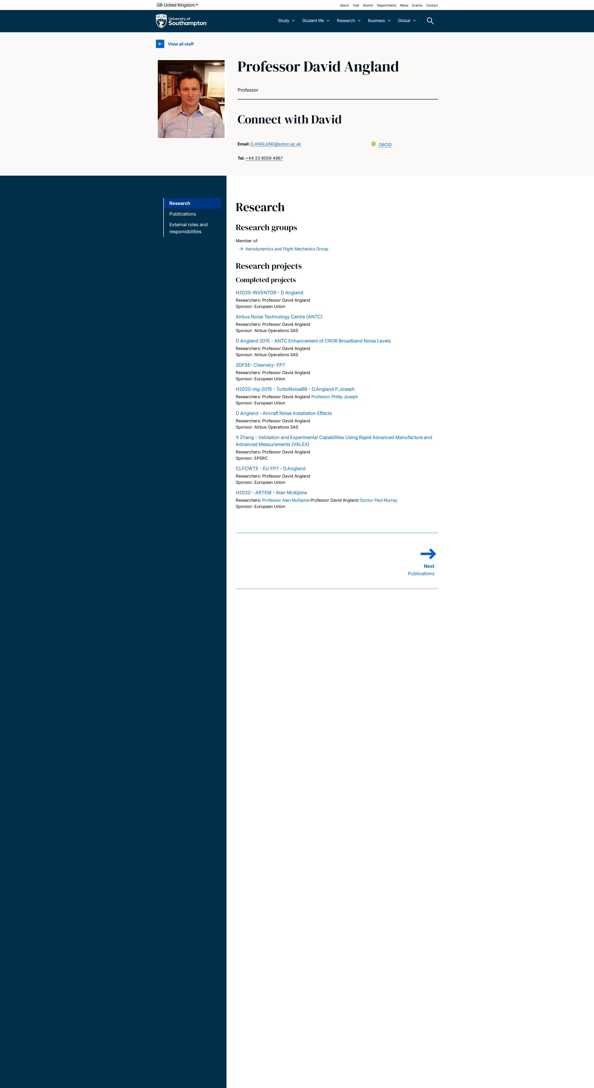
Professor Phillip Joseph (334, 396)
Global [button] (404, 20)
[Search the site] (429, 21)
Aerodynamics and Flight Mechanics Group (286, 248)
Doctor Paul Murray (378, 500)
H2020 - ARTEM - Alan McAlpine (271, 492)
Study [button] (283, 20)
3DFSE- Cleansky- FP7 (260, 365)
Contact (432, 5)
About (344, 5)
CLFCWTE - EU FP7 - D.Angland (270, 468)
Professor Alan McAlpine (285, 500)
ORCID (385, 144)
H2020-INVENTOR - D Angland (269, 292)
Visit (356, 5)
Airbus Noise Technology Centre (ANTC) (279, 317)
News (404, 5)
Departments (386, 5)
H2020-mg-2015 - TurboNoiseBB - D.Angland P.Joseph (295, 389)
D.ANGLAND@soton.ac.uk (276, 144)
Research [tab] (179, 203)
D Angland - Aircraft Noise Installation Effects (284, 413)
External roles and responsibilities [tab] (188, 228)
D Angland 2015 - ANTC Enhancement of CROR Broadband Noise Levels (313, 341)
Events (417, 5)
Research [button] (346, 20)
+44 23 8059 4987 (264, 158)
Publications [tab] (182, 214)
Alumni (368, 5)
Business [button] (376, 20)
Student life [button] (313, 20)
